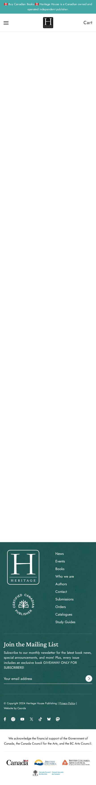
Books (59, 568)
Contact (61, 591)
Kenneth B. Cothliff (48, 208)
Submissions (64, 599)
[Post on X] (39, 424)
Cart (87, 22)
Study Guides (65, 622)
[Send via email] (56, 424)
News (59, 553)
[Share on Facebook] (32, 424)
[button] (64, 424)
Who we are (64, 576)
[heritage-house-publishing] (48, 22)
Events (60, 561)
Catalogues (63, 614)
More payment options (48, 265)
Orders (60, 606)
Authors (61, 584)
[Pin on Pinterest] (47, 424)
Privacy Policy (67, 703)
